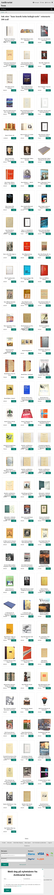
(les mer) (19, 886)
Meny (4, 9)
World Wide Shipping (18, 842)
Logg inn (50, 842)
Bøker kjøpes (28, 842)
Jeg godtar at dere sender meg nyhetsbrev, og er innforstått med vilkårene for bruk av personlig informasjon (22, 885)
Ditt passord (3, 858)
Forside (2, 12)
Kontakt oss (27, 845)
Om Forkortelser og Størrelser (39, 842)
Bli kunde (9, 842)
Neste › (27, 838)
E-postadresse (4, 853)
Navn (5, 878)
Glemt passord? (22, 864)
